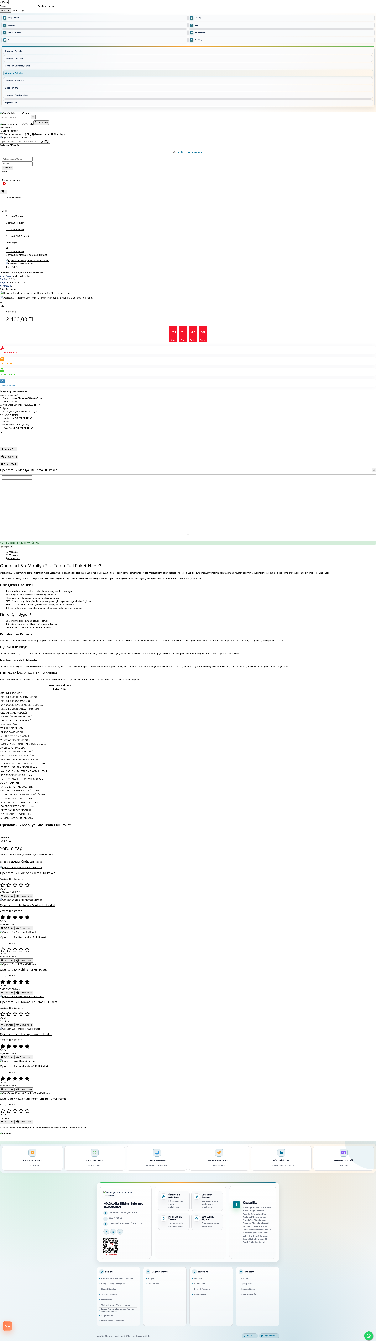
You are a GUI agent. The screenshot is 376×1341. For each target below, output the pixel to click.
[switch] (94, 32)
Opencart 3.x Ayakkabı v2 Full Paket (24, 1066)
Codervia (11, 25)
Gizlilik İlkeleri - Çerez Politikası (116, 1305)
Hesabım (245, 1278)
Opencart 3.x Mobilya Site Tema (53, 293)
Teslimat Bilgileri (109, 1294)
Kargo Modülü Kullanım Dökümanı (117, 1278)
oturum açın (31, 854)
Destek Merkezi (200, 32)
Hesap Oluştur (19, 10)
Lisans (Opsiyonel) (9, 395)
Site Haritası (153, 1284)
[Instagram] (113, 1232)
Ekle (10, 449)
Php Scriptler (12, 242)
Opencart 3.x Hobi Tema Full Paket (23, 970)
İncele (11, 456)
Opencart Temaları (15, 216)
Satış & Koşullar (108, 1289)
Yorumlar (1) (15, 558)
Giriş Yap (198, 18)
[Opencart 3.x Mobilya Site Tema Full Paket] (27, 260)
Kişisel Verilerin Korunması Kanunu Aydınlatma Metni (117, 1310)
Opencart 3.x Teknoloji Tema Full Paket (26, 1034)
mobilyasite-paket (58, 1127)
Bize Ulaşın (199, 40)
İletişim (151, 1278)
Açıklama (13, 552)
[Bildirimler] (1, 188)
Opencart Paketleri (15, 229)
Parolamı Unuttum (46, 6)
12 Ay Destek (16, 428)
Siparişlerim (246, 1284)
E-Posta (4, 2)
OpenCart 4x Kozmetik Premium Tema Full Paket (33, 1099)
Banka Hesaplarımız (15, 40)
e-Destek (4, 421)
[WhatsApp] (120, 1232)
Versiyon (13, 555)
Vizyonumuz (107, 1315)
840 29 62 (10, 131)
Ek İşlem (4, 408)
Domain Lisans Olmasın (21, 398)
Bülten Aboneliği (248, 1294)
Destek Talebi (10, 464)
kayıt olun (48, 854)
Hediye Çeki (199, 1284)
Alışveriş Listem (248, 1289)
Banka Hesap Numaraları (112, 1321)
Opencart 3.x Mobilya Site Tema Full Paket (26, 255)
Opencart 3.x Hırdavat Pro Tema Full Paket (28, 1002)
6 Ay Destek (16, 424)
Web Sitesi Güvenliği (20, 405)
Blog (196, 25)
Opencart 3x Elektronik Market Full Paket (27, 905)
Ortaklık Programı (202, 1289)
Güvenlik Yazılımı (8, 401)
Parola (3, 6)
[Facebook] (106, 1232)
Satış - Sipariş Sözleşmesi (113, 1284)
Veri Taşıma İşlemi (19, 411)
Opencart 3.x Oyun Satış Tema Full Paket (27, 873)
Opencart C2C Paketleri (17, 236)
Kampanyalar (200, 1294)
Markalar (198, 1278)
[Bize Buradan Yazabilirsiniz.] (368, 1335)
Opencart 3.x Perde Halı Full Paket (23, 937)
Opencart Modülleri (15, 223)
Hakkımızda (106, 1300)
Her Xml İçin (16, 418)
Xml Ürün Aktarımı (9, 415)
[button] (13, 391)
